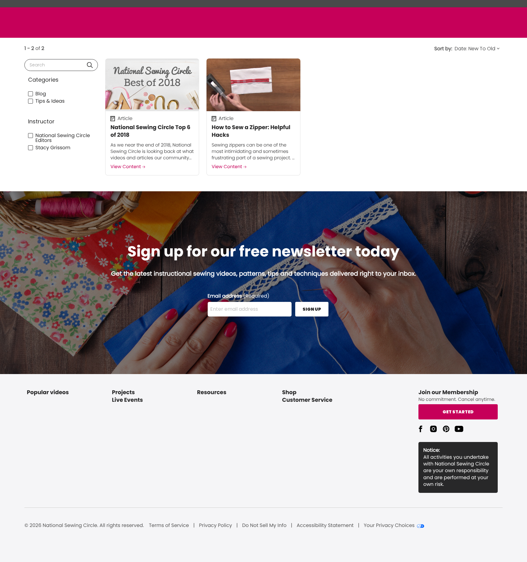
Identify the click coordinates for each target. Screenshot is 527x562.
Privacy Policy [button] (215, 525)
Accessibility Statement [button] (325, 525)
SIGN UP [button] (312, 309)
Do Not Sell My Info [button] (264, 525)
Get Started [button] (458, 412)
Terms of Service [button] (169, 525)
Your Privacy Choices (389, 525)
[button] (89, 65)
